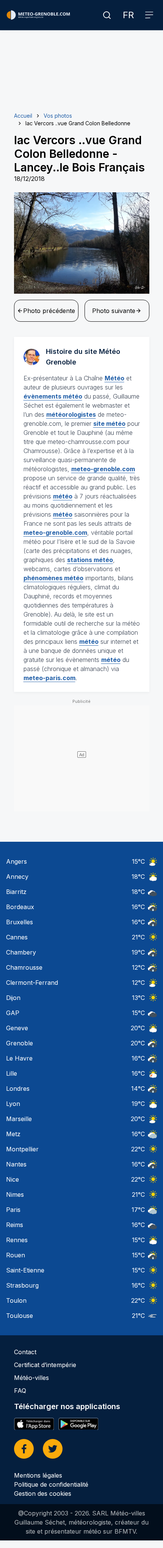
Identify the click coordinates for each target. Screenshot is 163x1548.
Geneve (17, 1028)
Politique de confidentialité (51, 1484)
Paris (13, 1209)
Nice (12, 1179)
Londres (18, 1088)
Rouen (15, 1255)
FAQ (20, 1390)
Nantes (16, 1164)
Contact (25, 1352)
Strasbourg (22, 1285)
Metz (13, 1134)
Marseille (19, 1119)
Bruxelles (19, 922)
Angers (16, 861)
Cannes (17, 937)
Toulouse (19, 1315)
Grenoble (19, 1043)
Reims (14, 1225)
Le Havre (19, 1058)
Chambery (21, 952)
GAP (12, 1013)
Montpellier (22, 1149)
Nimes (15, 1194)
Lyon (13, 1103)
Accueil (23, 115)
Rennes (17, 1240)
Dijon (13, 997)
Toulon (16, 1300)
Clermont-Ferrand (32, 982)
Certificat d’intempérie (45, 1365)
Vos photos (58, 115)
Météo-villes (31, 1377)
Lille (11, 1073)
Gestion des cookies (42, 1493)
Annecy (17, 876)
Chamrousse (24, 967)
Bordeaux (20, 907)
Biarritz (16, 891)
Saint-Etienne (25, 1270)
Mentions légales (38, 1475)
